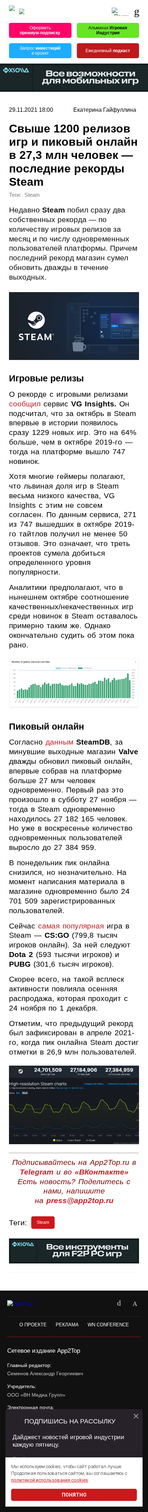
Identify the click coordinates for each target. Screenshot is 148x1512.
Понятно (74, 1495)
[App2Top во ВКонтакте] (119, 1304)
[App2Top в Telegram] (135, 1304)
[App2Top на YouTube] (103, 1304)
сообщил (25, 404)
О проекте (33, 1324)
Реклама (67, 1324)
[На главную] (12, 11)
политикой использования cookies (49, 1480)
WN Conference (108, 1324)
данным (59, 742)
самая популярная (71, 926)
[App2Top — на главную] (26, 1303)
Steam (32, 195)
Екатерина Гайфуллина (104, 109)
